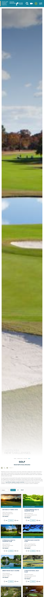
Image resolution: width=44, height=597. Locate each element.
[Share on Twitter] (4, 468)
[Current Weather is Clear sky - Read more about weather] (36, 3)
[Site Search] (27, 3)
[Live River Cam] (31, 3)
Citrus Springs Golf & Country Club (31, 510)
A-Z (18, 490)
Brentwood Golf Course (10, 570)
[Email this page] (7, 468)
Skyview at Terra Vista (10, 509)
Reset (22, 490)
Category (3, 490)
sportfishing (8, 482)
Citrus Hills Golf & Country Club (8, 541)
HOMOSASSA (4, 2)
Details (11, 520)
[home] (16, 3)
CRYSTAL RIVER (5, 1)
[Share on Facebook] (2, 468)
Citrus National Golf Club (31, 571)
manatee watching (20, 482)
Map (6, 520)
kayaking (14, 482)
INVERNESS (4, 3)
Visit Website (5, 516)
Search (13, 490)
